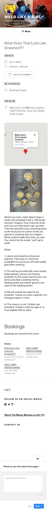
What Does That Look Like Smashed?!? (11, 351)
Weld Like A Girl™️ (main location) (26, 107)
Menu (27, 31)
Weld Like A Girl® (23, 17)
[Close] (34, 134)
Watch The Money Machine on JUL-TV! (24, 415)
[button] (25, 151)
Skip (29, 506)
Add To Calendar (21, 75)
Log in (7, 389)
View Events (19, 144)
